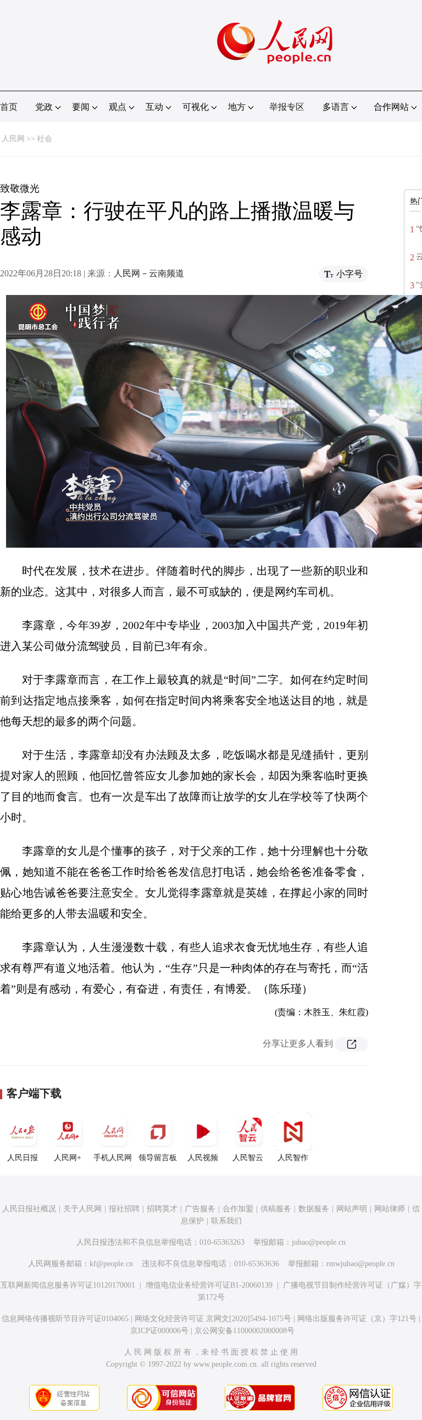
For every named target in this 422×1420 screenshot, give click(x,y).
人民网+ (67, 1158)
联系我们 (226, 1221)
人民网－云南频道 (149, 273)
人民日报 (22, 1158)
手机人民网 (112, 1158)
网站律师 (389, 1209)
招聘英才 (162, 1209)
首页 (9, 107)
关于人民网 (82, 1209)
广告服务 (200, 1209)
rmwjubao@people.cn (360, 1264)
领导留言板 (157, 1158)
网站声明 (351, 1209)
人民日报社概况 (29, 1209)
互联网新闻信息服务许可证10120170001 (68, 1285)
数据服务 (313, 1209)
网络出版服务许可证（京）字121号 (357, 1319)
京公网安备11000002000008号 (245, 1331)
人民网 (13, 139)
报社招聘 (124, 1209)
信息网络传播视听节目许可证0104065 (65, 1319)
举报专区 (286, 107)
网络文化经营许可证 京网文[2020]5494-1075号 (213, 1319)
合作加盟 (238, 1209)
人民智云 (247, 1158)
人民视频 (202, 1158)
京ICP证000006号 (159, 1331)
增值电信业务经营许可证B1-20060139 (209, 1285)
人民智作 (292, 1158)
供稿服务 (275, 1209)
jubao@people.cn (319, 1242)
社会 (44, 139)
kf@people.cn (111, 1264)
